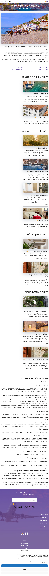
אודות (24, 540)
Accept (24, 565)
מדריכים (24, 548)
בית (30, 8)
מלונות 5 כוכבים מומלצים (42, 67)
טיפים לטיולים (24, 543)
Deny (24, 569)
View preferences (24, 573)
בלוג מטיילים (24, 545)
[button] (2, 550)
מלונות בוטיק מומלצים (18, 67)
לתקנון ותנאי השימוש (23, 507)
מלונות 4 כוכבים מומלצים (42, 69)
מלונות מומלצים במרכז (18, 69)
